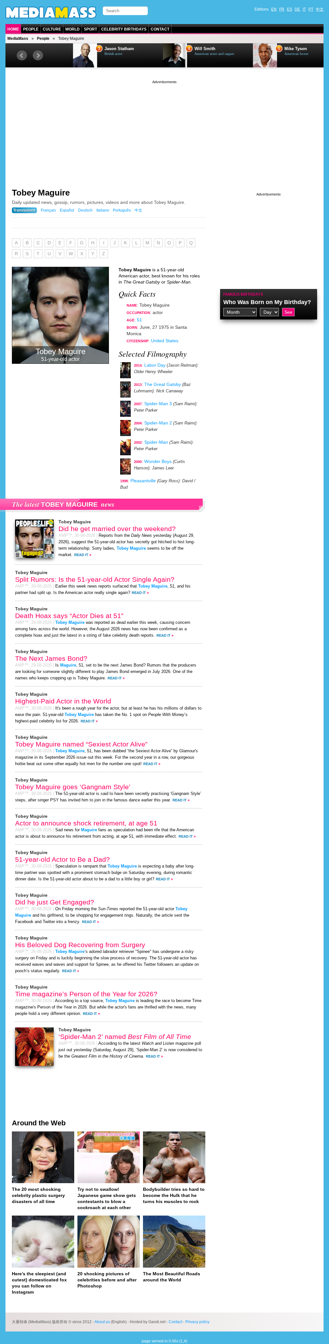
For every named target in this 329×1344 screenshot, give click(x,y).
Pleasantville (143, 480)
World (72, 29)
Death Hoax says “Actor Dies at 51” (69, 615)
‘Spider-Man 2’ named (124, 1036)
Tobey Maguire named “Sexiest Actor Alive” (81, 744)
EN (274, 9)
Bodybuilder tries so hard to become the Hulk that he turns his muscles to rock (174, 1195)
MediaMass (17, 38)
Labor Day (154, 365)
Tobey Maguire (41, 192)
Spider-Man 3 (158, 403)
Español (67, 210)
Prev (22, 55)
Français (48, 210)
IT (304, 9)
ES (289, 9)
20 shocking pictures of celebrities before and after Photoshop (107, 1279)
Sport (90, 29)
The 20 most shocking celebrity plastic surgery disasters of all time (38, 1195)
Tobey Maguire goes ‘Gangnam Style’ (72, 786)
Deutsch (85, 210)
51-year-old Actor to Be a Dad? (62, 859)
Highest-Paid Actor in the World (63, 701)
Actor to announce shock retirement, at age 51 (86, 823)
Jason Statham (98, 49)
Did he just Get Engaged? (54, 902)
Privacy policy (197, 1322)
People (31, 29)
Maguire (68, 665)
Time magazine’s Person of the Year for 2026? (86, 994)
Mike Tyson (274, 49)
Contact (160, 29)
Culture (52, 29)
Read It (81, 555)
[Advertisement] (164, 130)
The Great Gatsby (162, 384)
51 (139, 319)
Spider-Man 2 (158, 422)
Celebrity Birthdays (124, 29)
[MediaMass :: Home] (50, 12)
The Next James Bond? (51, 658)
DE (297, 9)
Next (38, 55)
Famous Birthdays (243, 294)
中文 (320, 9)
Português (122, 210)
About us (102, 1322)
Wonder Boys (158, 461)
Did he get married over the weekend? (117, 528)
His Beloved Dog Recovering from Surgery (80, 944)
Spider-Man (156, 442)
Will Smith (183, 49)
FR (281, 9)
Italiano (102, 210)
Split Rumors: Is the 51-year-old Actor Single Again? (94, 579)
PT (310, 9)
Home (13, 29)
